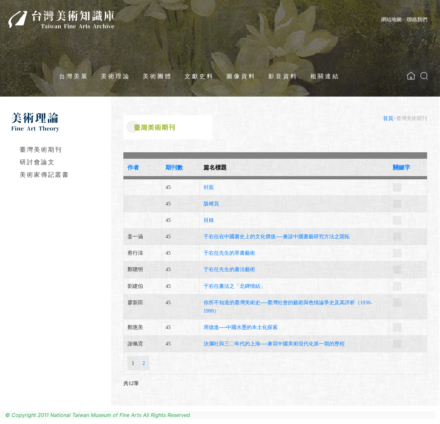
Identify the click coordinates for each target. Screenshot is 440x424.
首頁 (388, 118)
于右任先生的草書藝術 (229, 253)
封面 (209, 187)
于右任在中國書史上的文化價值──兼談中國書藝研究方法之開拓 (277, 236)
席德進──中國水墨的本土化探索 (241, 327)
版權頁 (211, 203)
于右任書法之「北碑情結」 (234, 286)
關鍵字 (401, 167)
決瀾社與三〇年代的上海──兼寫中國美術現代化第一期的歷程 (274, 343)
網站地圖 (391, 19)
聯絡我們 (417, 19)
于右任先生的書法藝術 (229, 269)
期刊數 (174, 167)
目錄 (209, 220)
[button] (424, 76)
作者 (133, 167)
